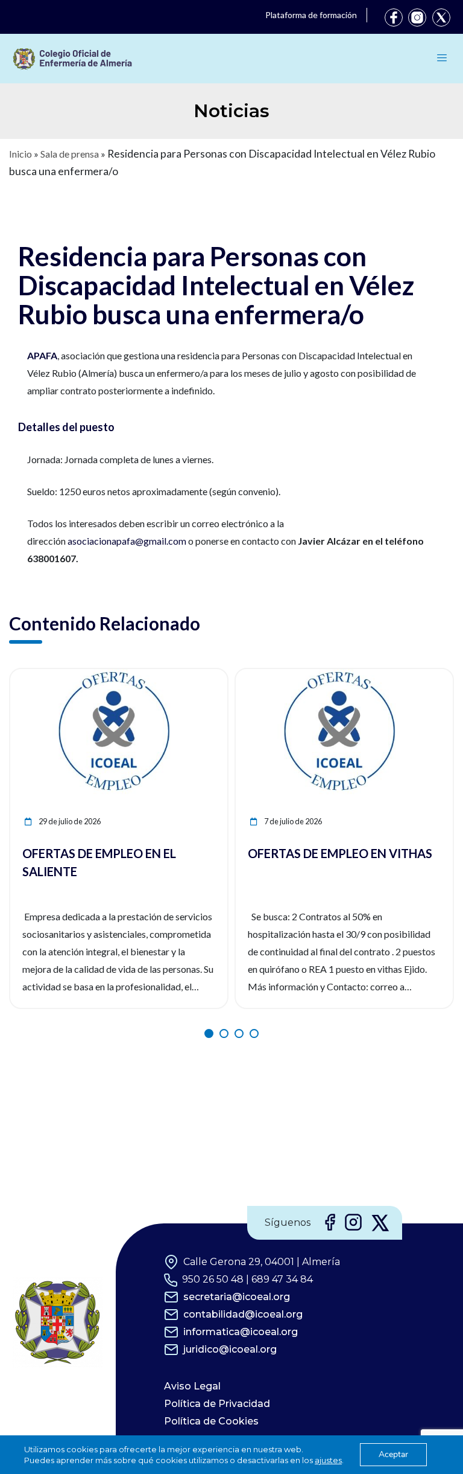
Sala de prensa (69, 153)
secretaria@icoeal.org (236, 1297)
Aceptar (393, 1454)
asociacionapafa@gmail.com (127, 540)
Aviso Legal (192, 1386)
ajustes (328, 1460)
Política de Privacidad (217, 1403)
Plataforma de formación (311, 15)
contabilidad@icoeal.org (243, 1314)
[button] (208, 1033)
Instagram (417, 17)
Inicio (20, 153)
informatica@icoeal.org (240, 1332)
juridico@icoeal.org (230, 1349)
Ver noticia (205, 676)
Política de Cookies (211, 1421)
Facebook (394, 17)
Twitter (441, 17)
